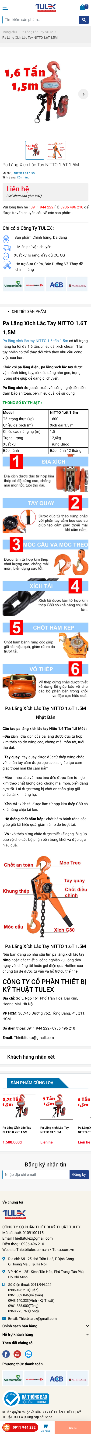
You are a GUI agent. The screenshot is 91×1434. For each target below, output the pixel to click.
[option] (45, 94)
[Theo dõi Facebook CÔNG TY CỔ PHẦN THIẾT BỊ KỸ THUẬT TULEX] (6, 1353)
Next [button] (83, 94)
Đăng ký (79, 1174)
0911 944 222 (24, 1427)
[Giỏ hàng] (83, 7)
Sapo (48, 1417)
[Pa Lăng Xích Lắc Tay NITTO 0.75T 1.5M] (19, 1107)
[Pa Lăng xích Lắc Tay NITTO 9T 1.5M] (57, 1107)
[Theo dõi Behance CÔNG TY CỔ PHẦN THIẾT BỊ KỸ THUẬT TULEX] (28, 1353)
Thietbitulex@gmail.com (38, 1319)
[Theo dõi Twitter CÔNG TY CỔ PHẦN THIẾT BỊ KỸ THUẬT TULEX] (17, 1353)
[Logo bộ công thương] (25, 1398)
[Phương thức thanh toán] (45, 284)
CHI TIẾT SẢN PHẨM (29, 311)
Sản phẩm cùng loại (33, 1082)
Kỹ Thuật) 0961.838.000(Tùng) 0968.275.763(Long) (31, 1305)
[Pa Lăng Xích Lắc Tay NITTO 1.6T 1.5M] (45, 94)
